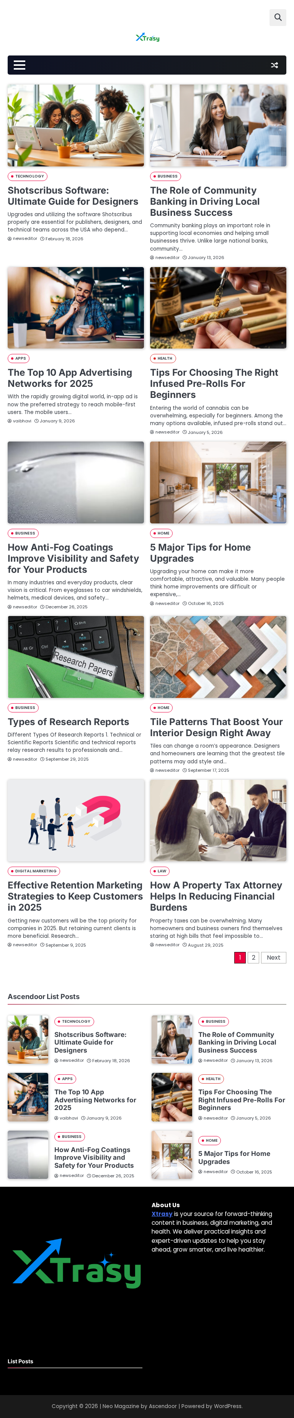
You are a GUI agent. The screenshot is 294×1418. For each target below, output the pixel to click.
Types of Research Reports (68, 721)
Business (168, 176)
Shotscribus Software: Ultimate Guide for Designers (73, 195)
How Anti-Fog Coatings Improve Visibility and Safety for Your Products (73, 558)
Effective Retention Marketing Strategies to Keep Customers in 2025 (75, 896)
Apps (20, 358)
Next (274, 957)
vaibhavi (22, 421)
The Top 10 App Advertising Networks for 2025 (70, 378)
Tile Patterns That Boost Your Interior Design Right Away (216, 727)
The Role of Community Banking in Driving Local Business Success (205, 201)
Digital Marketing (36, 871)
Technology (29, 176)
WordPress (228, 1406)
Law (162, 871)
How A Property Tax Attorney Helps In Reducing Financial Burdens (216, 896)
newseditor (25, 238)
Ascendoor (163, 1406)
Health (165, 358)
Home (163, 533)
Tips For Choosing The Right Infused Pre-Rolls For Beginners (214, 383)
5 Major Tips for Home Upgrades (200, 552)
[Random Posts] (274, 65)
